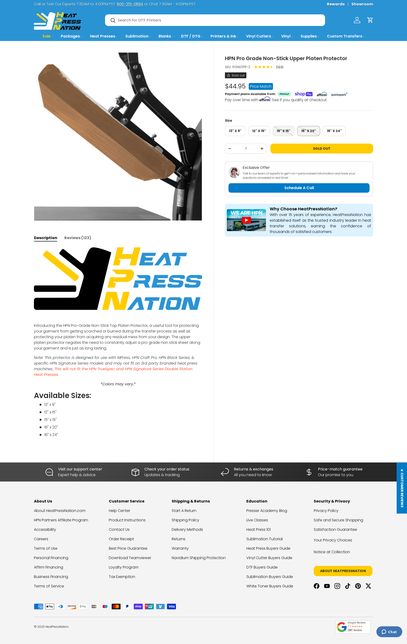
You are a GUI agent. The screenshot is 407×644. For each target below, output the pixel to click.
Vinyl (285, 36)
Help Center (119, 510)
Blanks (165, 36)
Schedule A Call (299, 188)
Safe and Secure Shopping (338, 520)
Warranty (180, 548)
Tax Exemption (122, 576)
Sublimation (136, 36)
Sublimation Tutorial (264, 539)
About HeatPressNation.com (59, 510)
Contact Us (119, 529)
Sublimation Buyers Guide (269, 576)
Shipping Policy (185, 520)
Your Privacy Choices (333, 540)
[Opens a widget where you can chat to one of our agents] (389, 632)
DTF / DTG (190, 36)
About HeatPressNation (343, 571)
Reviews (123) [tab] (77, 238)
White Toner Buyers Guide (269, 586)
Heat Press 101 (258, 529)
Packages (70, 36)
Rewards (336, 4)
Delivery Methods (187, 529)
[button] (370, 20)
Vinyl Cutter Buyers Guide (269, 558)
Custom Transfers (344, 36)
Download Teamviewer (130, 558)
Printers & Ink (223, 36)
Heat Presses (102, 36)
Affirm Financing (48, 567)
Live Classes (257, 520)
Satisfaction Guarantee (335, 529)
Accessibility (45, 529)
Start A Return (184, 510)
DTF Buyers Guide (262, 567)
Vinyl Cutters (258, 36)
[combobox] (215, 20)
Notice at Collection (332, 552)
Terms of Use (45, 548)
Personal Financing (51, 558)
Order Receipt (121, 539)
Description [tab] (45, 238)
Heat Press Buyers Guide (268, 548)
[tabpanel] (118, 344)
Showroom (362, 4)
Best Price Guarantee (128, 548)
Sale (46, 36)
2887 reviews (355, 630)
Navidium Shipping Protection (199, 558)
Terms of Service (49, 586)
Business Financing (51, 576)
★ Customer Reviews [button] (402, 488)
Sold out (321, 148)
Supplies (309, 36)
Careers (41, 539)
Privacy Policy (326, 510)
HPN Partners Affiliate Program (61, 520)
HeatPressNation (57, 627)
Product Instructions (127, 520)
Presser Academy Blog (266, 510)
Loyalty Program (123, 567)
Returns (178, 539)
